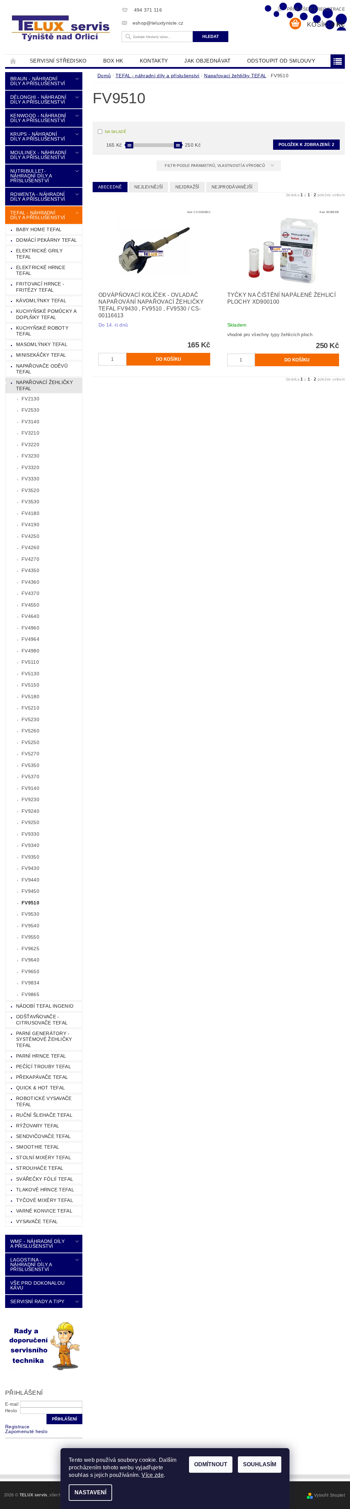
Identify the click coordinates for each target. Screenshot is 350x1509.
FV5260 (30, 730)
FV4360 (30, 582)
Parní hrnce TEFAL (41, 1056)
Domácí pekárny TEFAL (46, 240)
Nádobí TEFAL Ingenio (44, 1006)
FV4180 (30, 513)
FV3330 (30, 478)
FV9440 (30, 880)
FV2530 (30, 410)
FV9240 (30, 811)
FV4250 (30, 536)
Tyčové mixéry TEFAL (44, 1200)
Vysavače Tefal (37, 1221)
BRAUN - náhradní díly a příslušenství (37, 81)
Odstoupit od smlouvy (281, 61)
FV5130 (30, 673)
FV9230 (30, 799)
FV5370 (30, 776)
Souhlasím (259, 1464)
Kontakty (154, 61)
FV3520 (30, 490)
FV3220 (30, 444)
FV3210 (30, 433)
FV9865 (30, 994)
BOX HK (113, 61)
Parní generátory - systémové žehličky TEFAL (44, 1039)
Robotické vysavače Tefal (44, 1101)
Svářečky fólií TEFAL (44, 1179)
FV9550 (30, 937)
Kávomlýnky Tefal (41, 300)
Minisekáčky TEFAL (41, 355)
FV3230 (30, 456)
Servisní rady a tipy (37, 1301)
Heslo (11, 1410)
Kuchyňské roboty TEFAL (42, 331)
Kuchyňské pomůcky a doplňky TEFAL (46, 314)
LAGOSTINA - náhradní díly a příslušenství (31, 1264)
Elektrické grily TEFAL (39, 254)
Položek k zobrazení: (306, 144)
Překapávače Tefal (42, 1077)
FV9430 (30, 868)
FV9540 (30, 925)
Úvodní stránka (13, 61)
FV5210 (30, 708)
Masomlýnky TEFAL (41, 344)
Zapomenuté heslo (26, 1431)
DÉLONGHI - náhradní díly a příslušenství (38, 99)
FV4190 (30, 524)
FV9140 (30, 788)
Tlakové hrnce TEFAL (45, 1189)
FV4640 (30, 616)
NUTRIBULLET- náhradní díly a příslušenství (31, 175)
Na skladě (115, 132)
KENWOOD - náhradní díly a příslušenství (38, 118)
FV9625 (30, 948)
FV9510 (30, 902)
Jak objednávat (207, 61)
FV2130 (30, 398)
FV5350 (30, 765)
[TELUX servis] (62, 28)
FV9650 (30, 971)
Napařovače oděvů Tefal (42, 369)
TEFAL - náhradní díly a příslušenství (37, 215)
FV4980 (30, 650)
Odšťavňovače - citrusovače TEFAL (42, 1019)
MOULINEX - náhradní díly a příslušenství (38, 155)
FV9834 (30, 982)
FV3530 (30, 501)
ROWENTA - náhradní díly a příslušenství (37, 196)
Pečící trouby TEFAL (43, 1066)
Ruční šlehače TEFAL (44, 1115)
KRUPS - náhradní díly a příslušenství (37, 136)
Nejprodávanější (232, 187)
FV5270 (30, 753)
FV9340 (30, 845)
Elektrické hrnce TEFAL (40, 270)
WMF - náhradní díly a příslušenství (37, 1244)
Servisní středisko (58, 61)
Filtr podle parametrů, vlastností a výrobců (215, 165)
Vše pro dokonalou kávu (37, 1285)
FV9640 (30, 960)
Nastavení (90, 1492)
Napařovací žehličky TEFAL (44, 385)
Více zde (153, 1475)
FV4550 (30, 605)
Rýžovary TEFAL (37, 1125)
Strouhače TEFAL (40, 1168)
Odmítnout (210, 1464)
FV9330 (30, 834)
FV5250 (30, 742)
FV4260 (30, 547)
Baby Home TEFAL (39, 229)
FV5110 (30, 662)
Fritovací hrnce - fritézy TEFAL (40, 287)
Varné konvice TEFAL (44, 1211)
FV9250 (30, 822)
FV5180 (30, 696)
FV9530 (30, 914)
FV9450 (30, 891)
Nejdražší (187, 187)
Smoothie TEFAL (37, 1147)
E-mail (11, 1404)
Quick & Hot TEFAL (40, 1087)
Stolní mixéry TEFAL (43, 1157)
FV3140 (30, 421)
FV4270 (30, 559)
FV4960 (30, 628)
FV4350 (30, 570)
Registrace (331, 9)
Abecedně (110, 187)
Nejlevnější (148, 187)
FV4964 (30, 639)
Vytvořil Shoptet (329, 1495)
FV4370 (30, 593)
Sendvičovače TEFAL (43, 1136)
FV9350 (30, 857)
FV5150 (30, 685)
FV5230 (30, 719)
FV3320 (30, 467)
